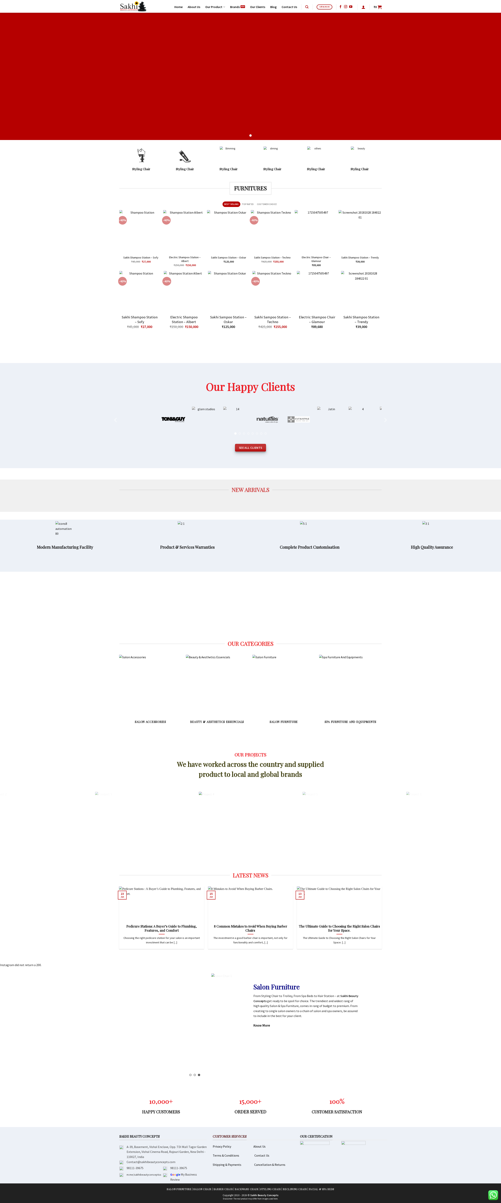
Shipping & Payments (227, 1165)
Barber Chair (223, 1189)
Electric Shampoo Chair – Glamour (316, 259)
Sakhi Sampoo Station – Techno (272, 257)
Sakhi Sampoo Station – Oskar (228, 257)
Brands (235, 7)
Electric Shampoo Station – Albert (185, 259)
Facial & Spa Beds (321, 1189)
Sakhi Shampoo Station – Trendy (360, 257)
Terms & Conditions (226, 1155)
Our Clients (257, 7)
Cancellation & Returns (269, 1165)
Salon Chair (202, 1189)
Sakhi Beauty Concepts (264, 1195)
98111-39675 (135, 1168)
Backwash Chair (246, 1189)
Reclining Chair (295, 1189)
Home (178, 7)
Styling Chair (270, 1189)
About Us (194, 7)
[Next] (380, 240)
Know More (261, 1025)
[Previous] (121, 240)
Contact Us (289, 7)
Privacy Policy (222, 1146)
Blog (273, 7)
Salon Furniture (179, 1189)
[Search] (306, 7)
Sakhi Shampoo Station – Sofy (140, 257)
